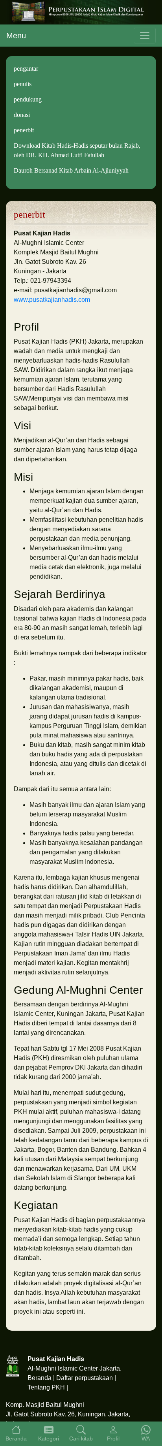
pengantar (26, 68)
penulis (22, 84)
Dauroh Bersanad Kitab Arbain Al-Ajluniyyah (71, 170)
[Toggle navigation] (145, 35)
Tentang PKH (46, 1387)
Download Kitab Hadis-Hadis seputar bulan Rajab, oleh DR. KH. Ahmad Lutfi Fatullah (77, 150)
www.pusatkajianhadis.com (52, 299)
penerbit (24, 130)
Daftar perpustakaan (84, 1378)
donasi (22, 114)
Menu (16, 35)
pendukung (28, 99)
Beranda (40, 1378)
